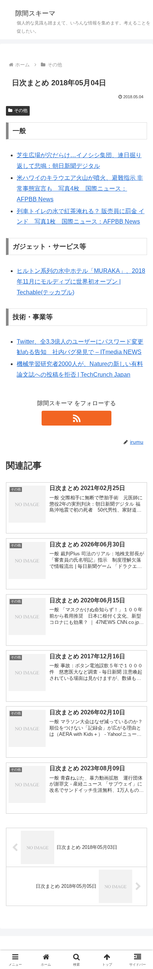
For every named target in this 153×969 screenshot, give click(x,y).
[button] (137, 901)
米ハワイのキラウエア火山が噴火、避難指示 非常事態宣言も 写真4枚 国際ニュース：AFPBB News (80, 188)
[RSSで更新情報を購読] (76, 418)
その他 (20, 110)
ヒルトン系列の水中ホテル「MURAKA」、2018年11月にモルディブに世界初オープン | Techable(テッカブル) (81, 281)
